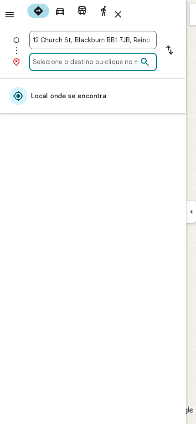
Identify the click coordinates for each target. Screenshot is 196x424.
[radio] (38, 11)
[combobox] (93, 40)
